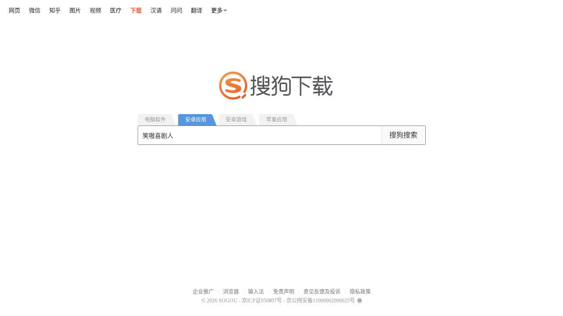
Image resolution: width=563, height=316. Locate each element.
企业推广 (203, 292)
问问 (176, 10)
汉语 (156, 10)
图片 (75, 10)
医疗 (115, 10)
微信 (34, 10)
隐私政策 (360, 292)
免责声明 (283, 292)
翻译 (196, 10)
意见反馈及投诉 (321, 292)
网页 (14, 10)
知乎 (55, 10)
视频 (95, 10)
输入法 (256, 292)
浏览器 (231, 292)
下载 (136, 10)
